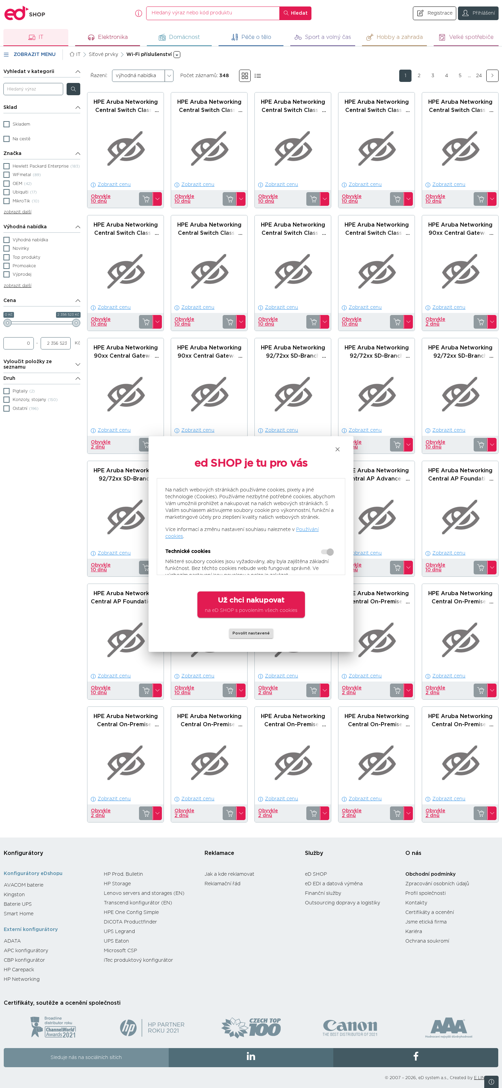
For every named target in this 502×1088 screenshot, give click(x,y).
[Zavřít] (337, 449)
